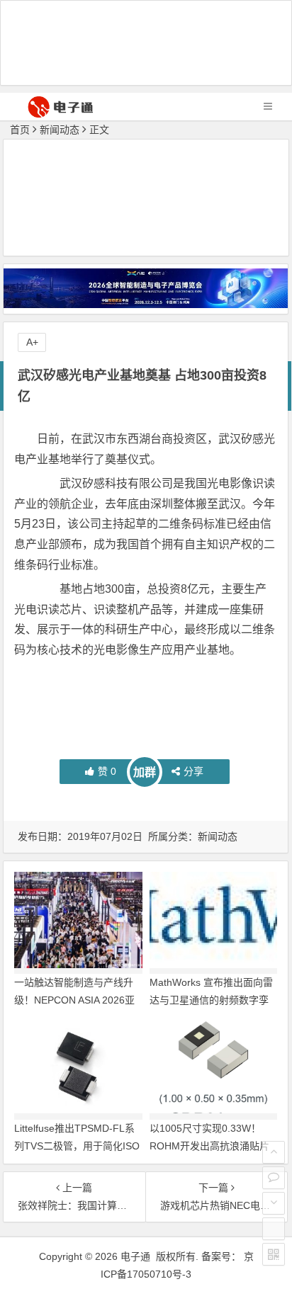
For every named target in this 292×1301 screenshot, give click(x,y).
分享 (193, 771)
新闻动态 (59, 129)
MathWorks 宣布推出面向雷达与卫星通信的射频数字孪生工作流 (211, 1000)
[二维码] (273, 1254)
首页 (20, 129)
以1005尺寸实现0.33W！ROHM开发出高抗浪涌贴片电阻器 (209, 1146)
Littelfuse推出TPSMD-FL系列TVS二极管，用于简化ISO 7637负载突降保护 (77, 1146)
